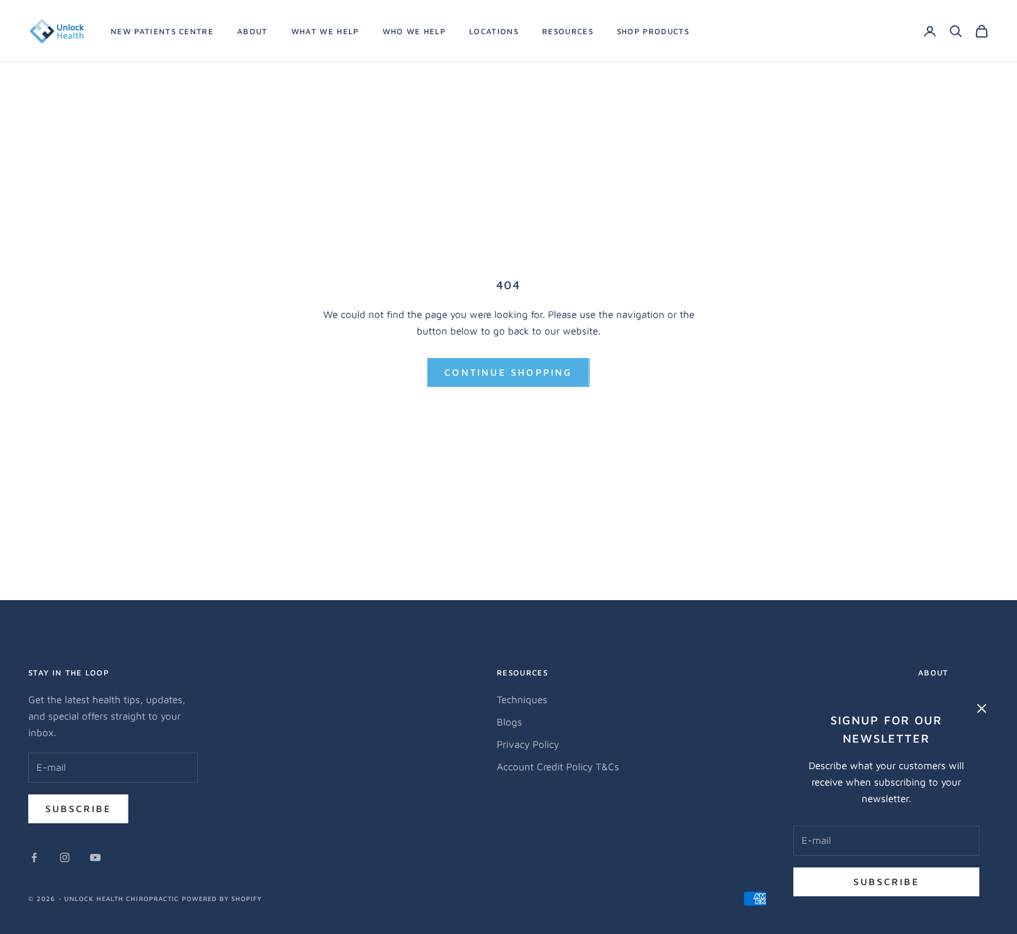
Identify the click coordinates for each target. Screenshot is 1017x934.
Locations (494, 31)
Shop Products (653, 31)
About (252, 31)
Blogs (509, 722)
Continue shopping (508, 372)
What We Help (325, 31)
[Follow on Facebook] (34, 857)
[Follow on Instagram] (65, 857)
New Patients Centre (162, 31)
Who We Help (414, 31)
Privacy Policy (528, 744)
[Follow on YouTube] (95, 857)
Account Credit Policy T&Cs (558, 767)
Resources (567, 31)
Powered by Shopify (222, 898)
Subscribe (886, 881)
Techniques (522, 700)
